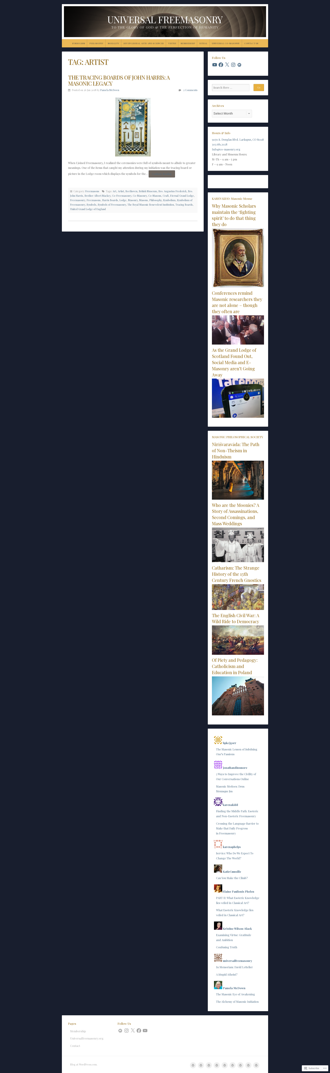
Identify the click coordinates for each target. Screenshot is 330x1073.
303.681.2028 (219, 144)
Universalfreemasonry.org (86, 1038)
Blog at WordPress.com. (83, 1064)
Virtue (172, 43)
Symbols (91, 204)
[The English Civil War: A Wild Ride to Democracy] (238, 653)
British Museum (148, 191)
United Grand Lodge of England (88, 209)
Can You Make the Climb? (232, 878)
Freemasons (92, 191)
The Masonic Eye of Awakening (235, 994)
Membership (188, 43)
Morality (113, 43)
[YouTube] (214, 65)
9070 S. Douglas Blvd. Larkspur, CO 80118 (238, 139)
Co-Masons (154, 195)
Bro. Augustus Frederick (172, 191)
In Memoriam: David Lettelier (234, 967)
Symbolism (78, 43)
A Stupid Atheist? (226, 974)
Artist (121, 191)
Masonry (133, 200)
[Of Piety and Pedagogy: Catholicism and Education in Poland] (238, 714)
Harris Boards (110, 200)
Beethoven (131, 191)
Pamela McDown (109, 90)
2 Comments (190, 90)
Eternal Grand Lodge (182, 195)
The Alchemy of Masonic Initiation (237, 1001)
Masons (143, 200)
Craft (166, 195)
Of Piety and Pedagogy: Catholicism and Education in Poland (235, 666)
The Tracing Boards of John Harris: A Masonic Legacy (119, 80)
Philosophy (96, 43)
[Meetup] (239, 65)
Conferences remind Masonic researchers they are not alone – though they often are (237, 302)
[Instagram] (233, 65)
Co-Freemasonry (121, 195)
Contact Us (251, 43)
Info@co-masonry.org (226, 149)
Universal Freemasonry (165, 19)
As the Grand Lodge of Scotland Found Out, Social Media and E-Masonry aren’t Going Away (234, 362)
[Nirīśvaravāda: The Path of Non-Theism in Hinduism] (238, 498)
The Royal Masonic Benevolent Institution (151, 204)
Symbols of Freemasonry (112, 204)
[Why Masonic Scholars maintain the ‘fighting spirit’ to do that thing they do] (238, 286)
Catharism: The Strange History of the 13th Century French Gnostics (236, 574)
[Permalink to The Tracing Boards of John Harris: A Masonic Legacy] (132, 126)
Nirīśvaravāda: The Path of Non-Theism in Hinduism (235, 450)
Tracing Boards (184, 204)
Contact (75, 1046)
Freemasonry (77, 200)
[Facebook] (221, 65)
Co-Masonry (140, 195)
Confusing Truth (226, 947)
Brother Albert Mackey (98, 195)
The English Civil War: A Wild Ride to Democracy (235, 618)
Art (114, 191)
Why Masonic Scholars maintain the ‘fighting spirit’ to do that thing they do (234, 215)
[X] (227, 65)
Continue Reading (160, 174)
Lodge (122, 200)
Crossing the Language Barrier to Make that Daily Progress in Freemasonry (237, 828)
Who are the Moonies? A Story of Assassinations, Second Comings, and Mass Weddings (235, 514)
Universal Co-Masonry (226, 43)
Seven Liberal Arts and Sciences (144, 43)
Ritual (203, 43)
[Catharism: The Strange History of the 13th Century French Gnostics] (238, 609)
